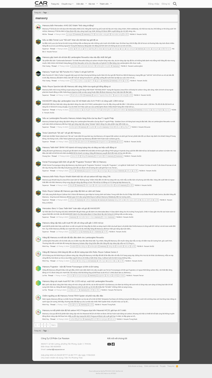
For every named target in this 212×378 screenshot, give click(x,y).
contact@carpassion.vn (55, 349)
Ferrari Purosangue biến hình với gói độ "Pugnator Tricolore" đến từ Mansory (74, 162)
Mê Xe (44, 34)
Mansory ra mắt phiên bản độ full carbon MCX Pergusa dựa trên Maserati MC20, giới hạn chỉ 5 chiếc (84, 310)
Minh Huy (45, 246)
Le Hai (44, 275)
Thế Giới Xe (118, 290)
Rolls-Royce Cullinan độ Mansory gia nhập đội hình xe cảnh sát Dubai (71, 191)
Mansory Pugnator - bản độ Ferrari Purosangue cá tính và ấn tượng (70, 266)
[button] (67, 4)
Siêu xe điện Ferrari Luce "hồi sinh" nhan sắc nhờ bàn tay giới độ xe (70, 40)
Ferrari (54, 52)
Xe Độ (144, 34)
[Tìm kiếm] (174, 3)
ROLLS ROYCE (47, 203)
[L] (38, 268)
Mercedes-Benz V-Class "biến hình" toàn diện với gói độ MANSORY (71, 208)
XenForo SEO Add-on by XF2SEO (106, 373)
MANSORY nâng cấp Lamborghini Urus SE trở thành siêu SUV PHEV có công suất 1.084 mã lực (83, 101)
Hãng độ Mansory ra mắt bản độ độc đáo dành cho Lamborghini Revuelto (73, 237)
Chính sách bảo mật (151, 366)
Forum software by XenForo (106, 371)
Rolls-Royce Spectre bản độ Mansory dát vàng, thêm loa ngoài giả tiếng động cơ (76, 86)
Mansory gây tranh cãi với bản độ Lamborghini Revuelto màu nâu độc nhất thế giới (76, 57)
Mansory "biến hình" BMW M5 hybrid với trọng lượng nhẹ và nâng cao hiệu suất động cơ (79, 147)
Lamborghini (138, 66)
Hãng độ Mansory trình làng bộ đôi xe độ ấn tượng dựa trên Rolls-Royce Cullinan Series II (80, 252)
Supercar (45, 49)
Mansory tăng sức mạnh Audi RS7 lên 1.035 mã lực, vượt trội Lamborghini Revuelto (77, 281)
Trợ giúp (163, 366)
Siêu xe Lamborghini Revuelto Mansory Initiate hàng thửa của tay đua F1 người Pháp (78, 118)
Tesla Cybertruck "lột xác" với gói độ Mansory (61, 133)
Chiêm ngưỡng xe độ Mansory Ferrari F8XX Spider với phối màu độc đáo (72, 295)
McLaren (147, 127)
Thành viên (104, 4)
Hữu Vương (46, 66)
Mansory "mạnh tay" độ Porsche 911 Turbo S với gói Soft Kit (68, 72)
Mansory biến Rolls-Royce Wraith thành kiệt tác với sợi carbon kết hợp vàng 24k (76, 176)
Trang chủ (55, 4)
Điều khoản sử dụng (135, 366)
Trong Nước (111, 305)
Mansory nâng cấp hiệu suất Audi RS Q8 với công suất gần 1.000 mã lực (72, 223)
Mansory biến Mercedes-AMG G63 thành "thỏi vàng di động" (68, 25)
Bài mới (92, 4)
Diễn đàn (80, 4)
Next (53, 325)
